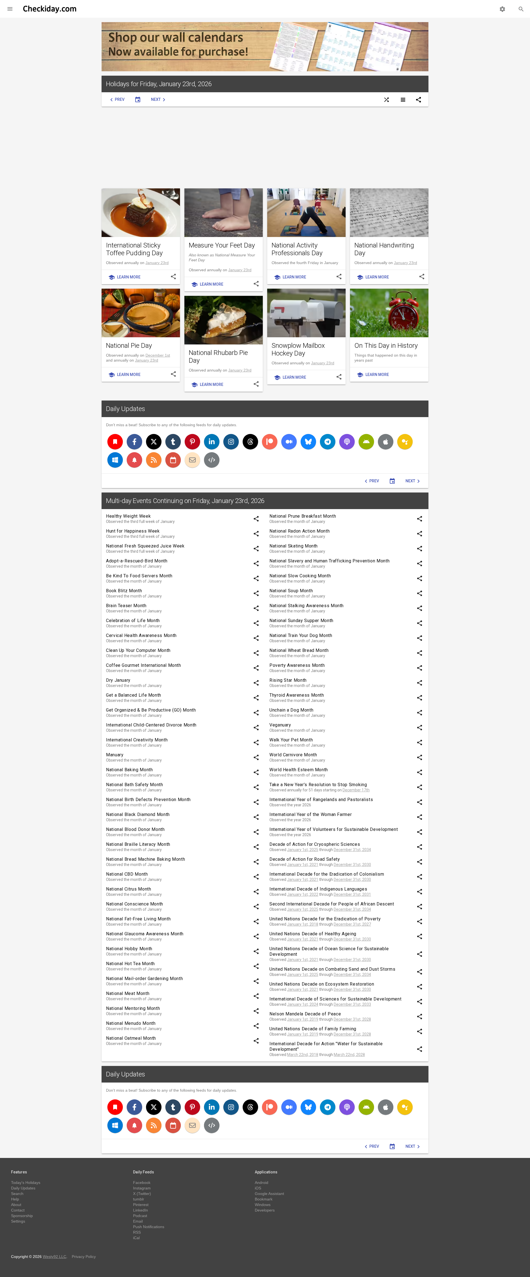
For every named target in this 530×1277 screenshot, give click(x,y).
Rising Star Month (288, 680)
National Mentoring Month (133, 1008)
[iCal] (173, 460)
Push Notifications (148, 1227)
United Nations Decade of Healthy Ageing (312, 933)
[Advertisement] (265, 147)
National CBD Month (127, 874)
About (16, 1204)
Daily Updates (125, 409)
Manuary (114, 754)
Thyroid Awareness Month (296, 695)
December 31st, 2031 (352, 894)
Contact (18, 1210)
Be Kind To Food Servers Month (139, 575)
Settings (18, 1221)
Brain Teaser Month (126, 605)
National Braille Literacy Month (138, 844)
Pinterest (141, 1204)
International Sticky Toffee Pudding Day (134, 249)
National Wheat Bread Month (299, 650)
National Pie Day (129, 345)
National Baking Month (129, 769)
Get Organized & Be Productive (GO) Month (151, 710)
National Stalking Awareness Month (306, 605)
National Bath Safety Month (134, 784)
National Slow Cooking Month (300, 575)
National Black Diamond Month (138, 814)
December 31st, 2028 (352, 1019)
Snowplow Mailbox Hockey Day (298, 349)
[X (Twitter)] (153, 441)
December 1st (157, 355)
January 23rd (157, 262)
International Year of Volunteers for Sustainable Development (333, 829)
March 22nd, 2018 (302, 1054)
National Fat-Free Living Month (138, 918)
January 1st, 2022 (302, 894)
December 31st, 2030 (352, 864)
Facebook (141, 1182)
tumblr (138, 1199)
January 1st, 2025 (302, 849)
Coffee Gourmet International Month (143, 665)
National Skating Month (293, 546)
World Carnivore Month (293, 754)
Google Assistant (269, 1193)
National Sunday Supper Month (301, 620)
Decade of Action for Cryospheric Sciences (314, 844)
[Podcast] (347, 441)
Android (261, 1182)
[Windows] (115, 460)
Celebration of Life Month (133, 620)
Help (15, 1199)
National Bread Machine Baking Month (145, 859)
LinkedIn (140, 1210)
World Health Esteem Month (298, 769)
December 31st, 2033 (352, 1004)
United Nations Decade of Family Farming (312, 1028)
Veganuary (280, 725)
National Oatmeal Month (131, 1038)
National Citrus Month (128, 889)
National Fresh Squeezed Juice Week (145, 546)
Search (17, 1193)
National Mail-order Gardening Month (144, 978)
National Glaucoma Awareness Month (145, 933)
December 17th (356, 790)
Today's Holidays (25, 1182)
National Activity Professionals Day (297, 249)
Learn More (124, 277)
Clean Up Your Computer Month (138, 650)
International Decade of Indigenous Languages (318, 889)
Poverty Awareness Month (297, 665)
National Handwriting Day (384, 249)
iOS (258, 1188)
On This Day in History (386, 345)
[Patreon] (269, 441)
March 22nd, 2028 (349, 1054)
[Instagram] (231, 441)
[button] (10, 8)
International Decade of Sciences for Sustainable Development (335, 999)
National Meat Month (127, 993)
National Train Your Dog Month (300, 635)
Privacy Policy (84, 1256)
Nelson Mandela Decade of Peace (305, 1014)
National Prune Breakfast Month (302, 516)
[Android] (366, 441)
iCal (136, 1238)
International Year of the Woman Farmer (310, 814)
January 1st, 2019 (302, 1019)
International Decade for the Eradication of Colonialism (326, 874)
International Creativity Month (137, 739)
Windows (263, 1204)
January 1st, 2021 (302, 864)
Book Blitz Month (124, 590)
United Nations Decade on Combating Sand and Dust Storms (332, 969)
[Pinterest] (192, 441)
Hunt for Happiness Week (133, 531)
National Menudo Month (130, 1023)
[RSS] (153, 460)
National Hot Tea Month (130, 963)
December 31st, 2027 (352, 924)
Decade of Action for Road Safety (304, 859)
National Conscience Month (134, 904)
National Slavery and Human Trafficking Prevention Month (329, 561)
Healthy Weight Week (128, 516)
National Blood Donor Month (135, 829)
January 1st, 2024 (302, 1004)
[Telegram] (327, 441)
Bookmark (263, 1199)
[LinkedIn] (211, 441)
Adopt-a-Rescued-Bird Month (137, 561)
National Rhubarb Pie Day (218, 356)
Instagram (142, 1188)
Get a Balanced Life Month (133, 695)
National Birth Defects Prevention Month (148, 799)
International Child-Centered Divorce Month (151, 725)
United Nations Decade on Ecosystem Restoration (321, 984)
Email (138, 1221)
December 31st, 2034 (352, 849)
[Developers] (211, 460)
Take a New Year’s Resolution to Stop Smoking (318, 784)
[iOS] (385, 441)
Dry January (118, 680)
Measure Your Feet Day (222, 245)
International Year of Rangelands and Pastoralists (321, 799)
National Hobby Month (129, 948)
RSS (137, 1232)
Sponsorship (22, 1215)
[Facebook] (134, 441)
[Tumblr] (173, 441)
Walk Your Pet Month (291, 739)
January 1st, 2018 (302, 924)
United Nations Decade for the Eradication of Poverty (325, 918)
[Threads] (250, 441)
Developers (265, 1210)
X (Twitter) (142, 1193)
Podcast (140, 1215)
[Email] (192, 460)
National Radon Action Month (299, 531)
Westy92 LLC (54, 1256)
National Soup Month (291, 590)
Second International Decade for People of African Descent (331, 904)
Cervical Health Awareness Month (141, 635)
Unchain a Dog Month (291, 710)
